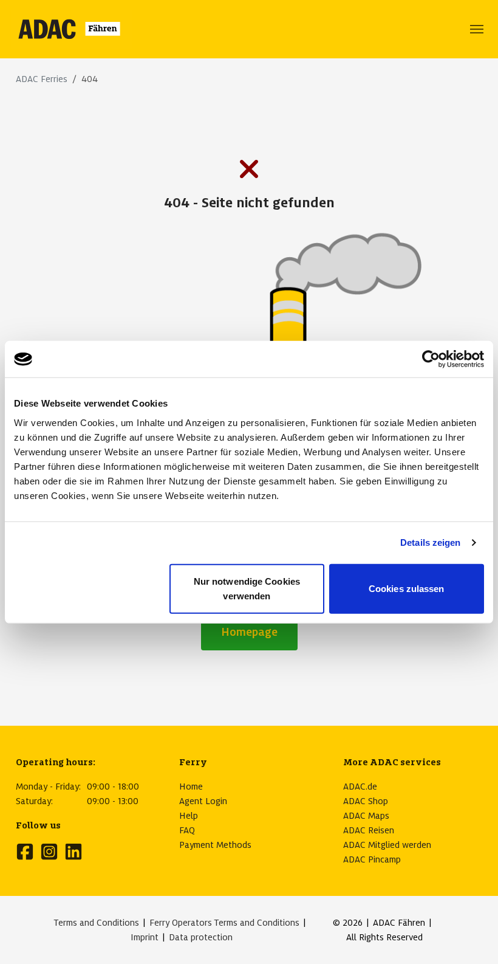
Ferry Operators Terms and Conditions (224, 922)
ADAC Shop (365, 801)
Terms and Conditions (96, 922)
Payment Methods (215, 844)
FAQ (187, 830)
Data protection (201, 937)
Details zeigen (430, 542)
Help (188, 815)
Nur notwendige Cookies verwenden (247, 588)
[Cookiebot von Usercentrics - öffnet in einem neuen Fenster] (431, 359)
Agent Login (203, 801)
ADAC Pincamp (372, 859)
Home (191, 786)
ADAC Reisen (368, 830)
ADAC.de (360, 786)
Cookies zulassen (407, 588)
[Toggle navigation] (476, 29)
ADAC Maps (366, 815)
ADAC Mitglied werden (387, 844)
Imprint (145, 937)
